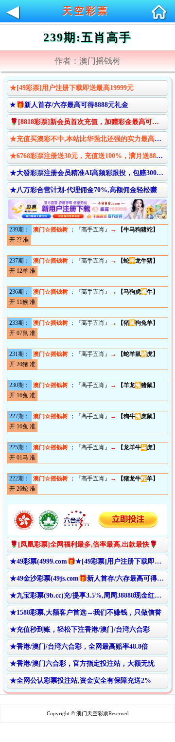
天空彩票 (85, 10)
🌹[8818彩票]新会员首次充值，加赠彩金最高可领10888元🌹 (89, 121)
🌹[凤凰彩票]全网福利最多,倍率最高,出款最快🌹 (84, 544)
